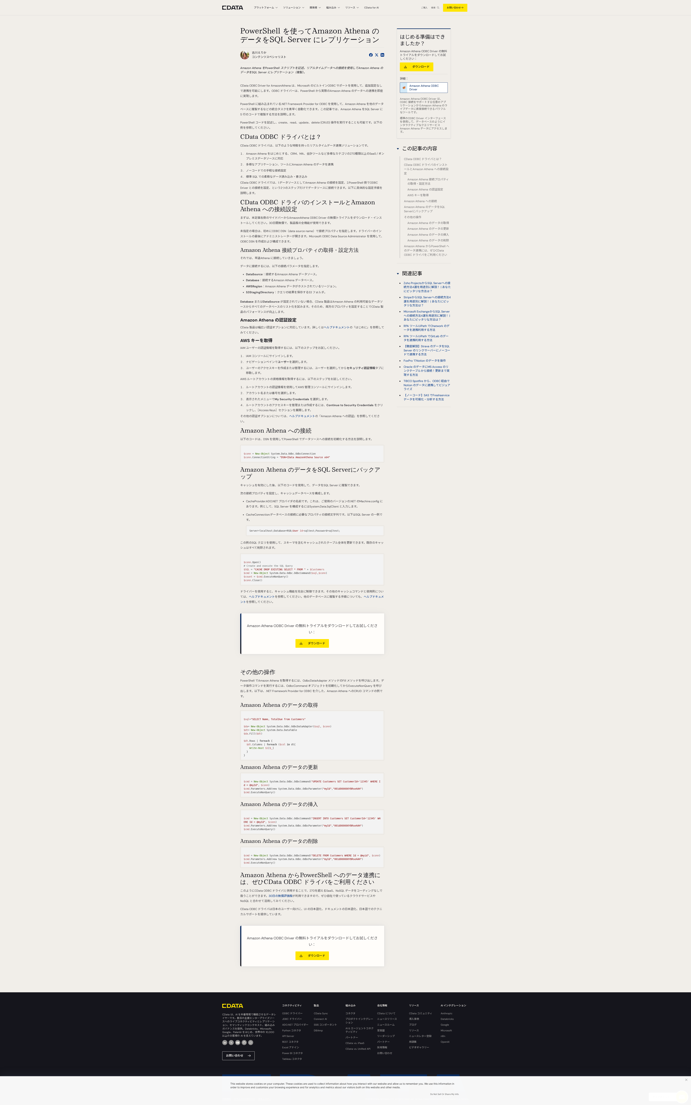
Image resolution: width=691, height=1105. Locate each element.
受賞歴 (381, 1030)
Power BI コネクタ (292, 1053)
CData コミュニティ (420, 1013)
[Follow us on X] (376, 55)
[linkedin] (224, 1042)
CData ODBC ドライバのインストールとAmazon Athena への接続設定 (426, 169)
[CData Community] (250, 1042)
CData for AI (371, 7)
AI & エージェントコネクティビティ (360, 1030)
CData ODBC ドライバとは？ (423, 159)
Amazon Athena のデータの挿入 (428, 235)
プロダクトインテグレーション (359, 1020)
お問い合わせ (454, 7)
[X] (231, 1042)
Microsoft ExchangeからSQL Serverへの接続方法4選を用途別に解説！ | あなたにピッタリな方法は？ (427, 316)
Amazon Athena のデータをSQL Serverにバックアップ (424, 209)
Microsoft (446, 1030)
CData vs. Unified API (358, 1048)
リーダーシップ (386, 1036)
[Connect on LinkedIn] (382, 55)
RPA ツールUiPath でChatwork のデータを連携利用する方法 (427, 328)
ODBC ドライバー (292, 1013)
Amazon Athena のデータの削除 (428, 240)
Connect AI (320, 1019)
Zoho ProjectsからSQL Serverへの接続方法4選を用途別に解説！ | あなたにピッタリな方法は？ (427, 287)
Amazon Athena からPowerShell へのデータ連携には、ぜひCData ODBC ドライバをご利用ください (426, 250)
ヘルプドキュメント (337, 327)
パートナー (352, 1037)
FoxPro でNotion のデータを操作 (425, 361)
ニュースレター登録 (420, 1036)
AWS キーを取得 (418, 195)
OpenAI (445, 1041)
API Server (288, 1036)
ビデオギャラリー (419, 1047)
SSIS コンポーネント (325, 1024)
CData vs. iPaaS (355, 1043)
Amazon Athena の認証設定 (425, 189)
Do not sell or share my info (444, 1094)
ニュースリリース (387, 1019)
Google (445, 1024)
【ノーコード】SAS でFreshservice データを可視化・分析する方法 (427, 397)
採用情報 (382, 1047)
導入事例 (414, 1019)
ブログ (413, 1024)
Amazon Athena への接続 (420, 201)
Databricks (447, 1019)
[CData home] (235, 7)
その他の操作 (412, 217)
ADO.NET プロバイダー (295, 1024)
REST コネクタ (290, 1041)
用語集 (413, 1041)
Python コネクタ (291, 1030)
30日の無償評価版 (280, 896)
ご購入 (424, 7)
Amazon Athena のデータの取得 (428, 223)
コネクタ (350, 1013)
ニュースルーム (386, 1024)
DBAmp (318, 1030)
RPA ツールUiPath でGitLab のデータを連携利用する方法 (426, 338)
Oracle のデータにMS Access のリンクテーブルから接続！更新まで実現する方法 (427, 371)
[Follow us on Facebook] (371, 55)
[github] (244, 1042)
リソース (414, 1030)
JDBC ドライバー (292, 1019)
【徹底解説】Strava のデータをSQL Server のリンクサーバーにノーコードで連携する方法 (427, 350)
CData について (386, 1013)
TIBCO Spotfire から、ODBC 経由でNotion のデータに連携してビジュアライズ (427, 385)
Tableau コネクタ (292, 1059)
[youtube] (237, 1042)
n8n (443, 1036)
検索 (433, 7)
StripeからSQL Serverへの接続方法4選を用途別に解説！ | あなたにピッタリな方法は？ (427, 301)
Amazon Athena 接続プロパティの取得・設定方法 (428, 182)
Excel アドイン (290, 1047)
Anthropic (446, 1013)
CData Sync (321, 1013)
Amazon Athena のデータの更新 (428, 229)
